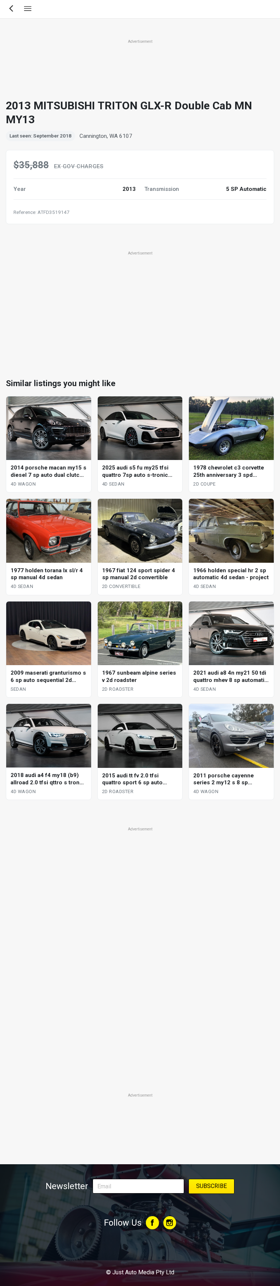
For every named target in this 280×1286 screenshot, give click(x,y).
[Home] (140, 1252)
